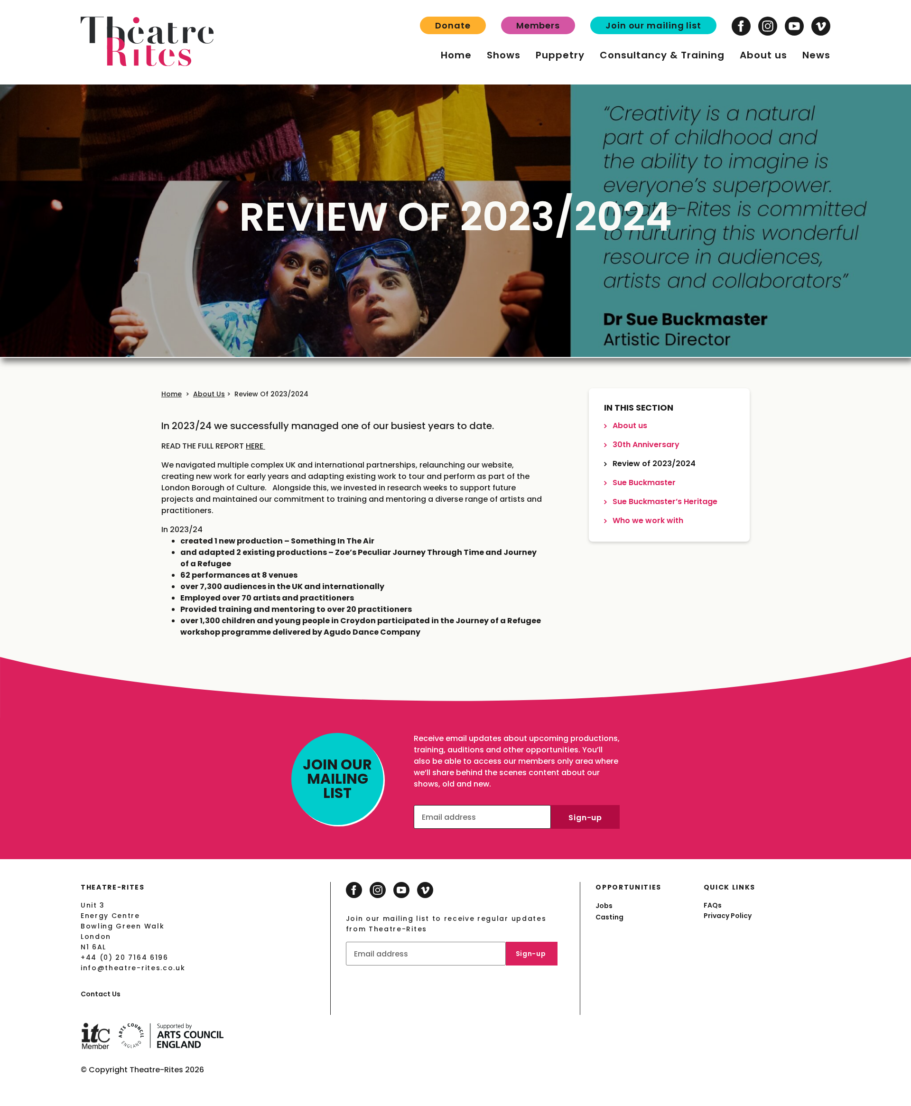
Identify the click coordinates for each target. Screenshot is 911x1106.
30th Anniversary (645, 444)
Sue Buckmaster (643, 482)
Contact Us (101, 994)
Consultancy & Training (662, 55)
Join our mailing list (653, 25)
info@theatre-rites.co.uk (133, 968)
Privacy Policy (728, 915)
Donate (452, 25)
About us (763, 55)
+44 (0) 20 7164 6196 (124, 957)
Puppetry (560, 55)
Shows (504, 55)
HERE (255, 446)
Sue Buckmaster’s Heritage (664, 501)
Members (538, 25)
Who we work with (647, 520)
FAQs (713, 905)
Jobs (604, 905)
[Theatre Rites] (147, 63)
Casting (609, 917)
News (816, 55)
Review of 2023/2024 (271, 394)
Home (456, 55)
